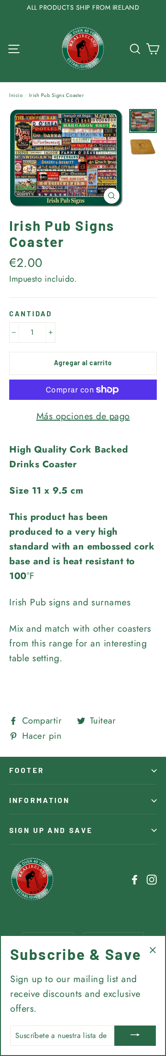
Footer (26, 770)
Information (39, 800)
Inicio (16, 95)
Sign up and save (51, 830)
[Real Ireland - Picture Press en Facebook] (135, 879)
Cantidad (30, 313)
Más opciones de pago (83, 416)
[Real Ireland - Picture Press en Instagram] (152, 879)
